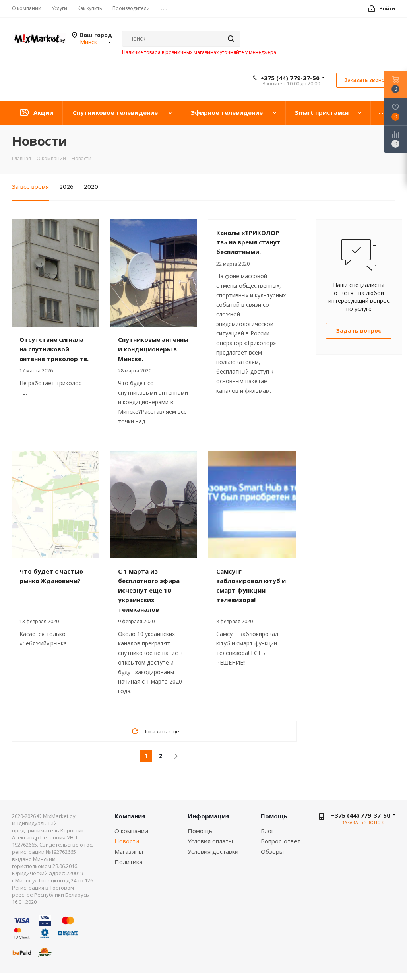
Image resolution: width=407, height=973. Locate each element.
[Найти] (230, 39)
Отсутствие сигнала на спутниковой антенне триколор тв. (54, 348)
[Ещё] (383, 113)
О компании (131, 831)
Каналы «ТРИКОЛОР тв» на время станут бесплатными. (248, 242)
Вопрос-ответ (280, 841)
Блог (267, 831)
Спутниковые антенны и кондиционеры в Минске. (153, 348)
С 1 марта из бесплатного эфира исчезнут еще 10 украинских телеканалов (149, 590)
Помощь (200, 831)
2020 (91, 186)
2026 (66, 186)
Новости (126, 841)
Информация (208, 816)
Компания (129, 816)
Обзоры (272, 851)
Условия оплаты (210, 841)
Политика (128, 862)
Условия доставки (213, 851)
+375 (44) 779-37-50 (290, 77)
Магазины (128, 851)
